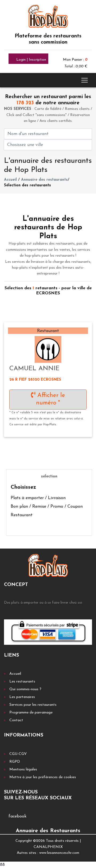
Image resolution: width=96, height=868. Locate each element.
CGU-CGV (18, 754)
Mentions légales (23, 769)
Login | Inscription (30, 60)
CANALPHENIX (48, 847)
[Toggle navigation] (84, 80)
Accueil (10, 180)
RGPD (14, 762)
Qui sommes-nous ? (25, 689)
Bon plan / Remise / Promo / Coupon (47, 506)
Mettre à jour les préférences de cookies (42, 777)
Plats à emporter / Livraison (38, 498)
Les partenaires (22, 697)
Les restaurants (22, 682)
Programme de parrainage (31, 713)
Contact (16, 720)
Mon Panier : (75, 60)
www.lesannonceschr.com (59, 853)
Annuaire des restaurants (44, 180)
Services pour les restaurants (33, 705)
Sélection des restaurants (27, 185)
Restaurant (22, 515)
